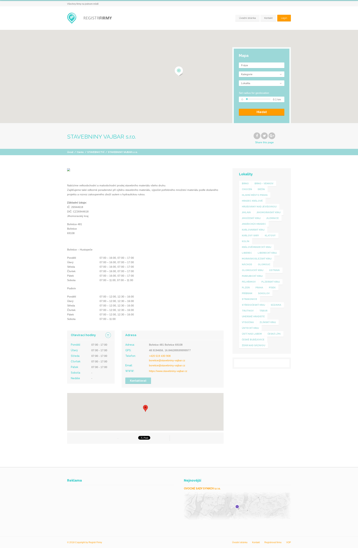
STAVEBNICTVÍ (95, 152)
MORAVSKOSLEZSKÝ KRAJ (256, 258)
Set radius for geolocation (254, 92)
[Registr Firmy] (92, 18)
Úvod (70, 152)
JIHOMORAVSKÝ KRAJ (268, 212)
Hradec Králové (252, 201)
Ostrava (274, 270)
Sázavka (276, 305)
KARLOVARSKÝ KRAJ (253, 229)
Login (284, 18)
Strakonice (249, 299)
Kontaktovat (138, 380)
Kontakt (268, 18)
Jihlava (246, 212)
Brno (245, 183)
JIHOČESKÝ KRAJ (251, 218)
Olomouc (264, 264)
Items (80, 152)
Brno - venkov (264, 183)
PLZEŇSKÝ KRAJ (270, 282)
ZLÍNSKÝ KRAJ (268, 322)
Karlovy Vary (250, 235)
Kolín (245, 241)
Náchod (247, 264)
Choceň (247, 189)
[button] (178, 71)
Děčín (261, 189)
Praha (259, 287)
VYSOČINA (248, 322)
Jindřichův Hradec (254, 224)
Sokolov (264, 293)
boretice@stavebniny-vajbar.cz (167, 360)
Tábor (263, 310)
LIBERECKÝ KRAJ (267, 253)
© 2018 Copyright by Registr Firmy (84, 542)
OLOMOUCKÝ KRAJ (252, 270)
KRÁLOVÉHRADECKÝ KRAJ (256, 247)
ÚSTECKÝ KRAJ (250, 328)
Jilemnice (272, 218)
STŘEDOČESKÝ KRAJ (253, 305)
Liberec (247, 253)
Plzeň (246, 287)
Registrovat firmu (273, 542)
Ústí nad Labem (252, 334)
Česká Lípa (274, 334)
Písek (272, 287)
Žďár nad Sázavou (253, 345)
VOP (288, 542)
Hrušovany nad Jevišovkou (259, 206)
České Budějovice (253, 339)
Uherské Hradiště (253, 316)
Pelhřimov (249, 282)
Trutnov (248, 310)
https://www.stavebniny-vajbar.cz (168, 370)
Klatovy (270, 235)
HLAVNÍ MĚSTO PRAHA (255, 195)
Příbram (247, 293)
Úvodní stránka (247, 18)
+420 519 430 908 (160, 355)
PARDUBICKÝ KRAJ (252, 276)
